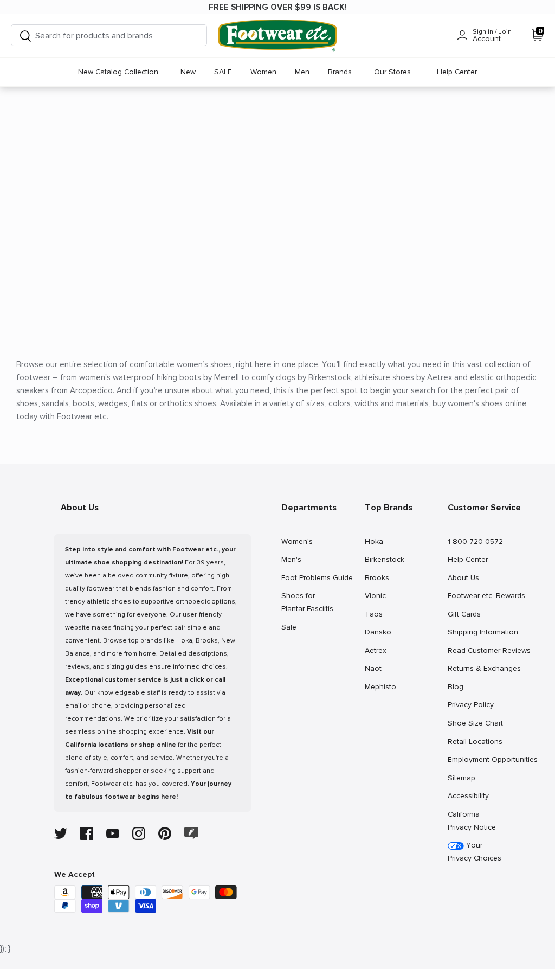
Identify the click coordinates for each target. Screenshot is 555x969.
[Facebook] (86, 833)
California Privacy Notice (472, 821)
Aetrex (376, 650)
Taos (376, 614)
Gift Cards (464, 614)
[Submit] (25, 35)
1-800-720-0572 (475, 541)
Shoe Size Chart (475, 723)
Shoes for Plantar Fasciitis (307, 602)
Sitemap (461, 777)
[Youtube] (112, 833)
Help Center (457, 71)
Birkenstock (384, 559)
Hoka (376, 541)
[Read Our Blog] (191, 833)
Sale (293, 627)
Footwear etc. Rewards (479, 595)
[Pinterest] (164, 833)
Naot (376, 668)
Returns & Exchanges (479, 668)
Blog (459, 686)
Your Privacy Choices (474, 851)
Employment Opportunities (479, 759)
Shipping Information (479, 632)
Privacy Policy (470, 704)
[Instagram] (138, 833)
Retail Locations (474, 741)
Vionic (376, 595)
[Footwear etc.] (277, 36)
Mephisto (380, 686)
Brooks (376, 577)
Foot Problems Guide (313, 577)
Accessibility (468, 795)
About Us (463, 577)
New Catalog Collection (118, 71)
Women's (297, 541)
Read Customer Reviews (479, 650)
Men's (293, 559)
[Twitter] (60, 833)
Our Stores (392, 71)
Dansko (377, 632)
